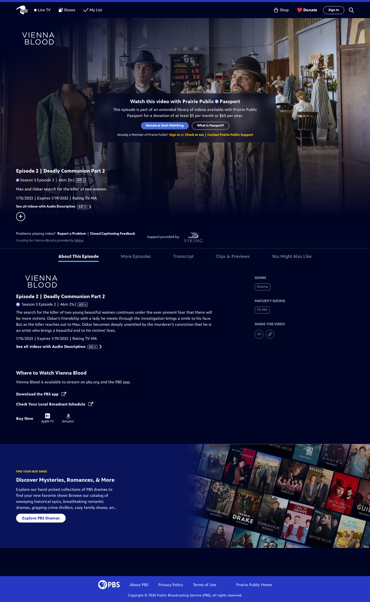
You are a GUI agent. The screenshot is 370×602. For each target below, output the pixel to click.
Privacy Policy (170, 584)
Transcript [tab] (183, 256)
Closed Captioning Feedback (112, 233)
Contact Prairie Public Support (230, 135)
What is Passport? (210, 126)
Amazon (68, 418)
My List (96, 10)
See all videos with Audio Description (50, 206)
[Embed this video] (259, 334)
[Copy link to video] (270, 334)
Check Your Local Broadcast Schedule (51, 404)
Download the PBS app (37, 394)
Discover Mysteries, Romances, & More (65, 479)
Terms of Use (204, 584)
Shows (69, 10)
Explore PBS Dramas (41, 518)
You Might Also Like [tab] (292, 256)
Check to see (194, 135)
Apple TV (47, 418)
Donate (310, 10)
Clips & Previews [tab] (233, 256)
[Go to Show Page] (191, 38)
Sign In (333, 10)
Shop (284, 10)
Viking (78, 240)
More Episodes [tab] (136, 256)
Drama (262, 287)
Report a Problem (71, 233)
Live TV (44, 10)
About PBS (139, 584)
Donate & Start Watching (165, 126)
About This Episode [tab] (78, 256)
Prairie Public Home (254, 584)
